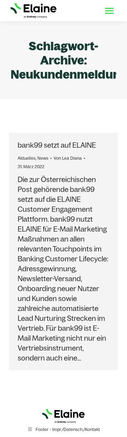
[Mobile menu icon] (109, 11)
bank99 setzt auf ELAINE (57, 145)
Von (68, 158)
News (42, 158)
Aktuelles (27, 158)
